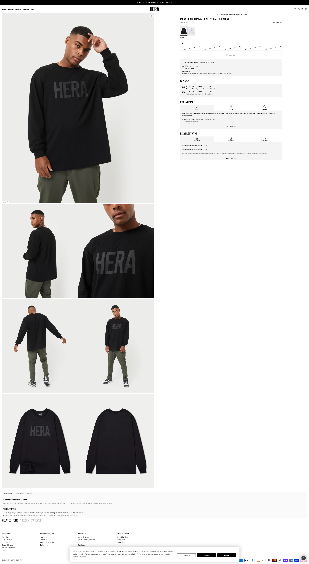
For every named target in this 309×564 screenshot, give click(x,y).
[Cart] (306, 8)
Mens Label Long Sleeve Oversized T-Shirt (234, 14)
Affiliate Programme (8, 548)
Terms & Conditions (123, 537)
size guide (211, 62)
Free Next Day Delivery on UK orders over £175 (154, 2)
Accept (226, 555)
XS (190, 48)
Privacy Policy (121, 540)
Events (4, 550)
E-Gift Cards (6, 542)
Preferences (186, 555)
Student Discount (7, 545)
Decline (206, 555)
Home (217, 14)
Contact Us (43, 540)
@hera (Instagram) (84, 537)
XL (271, 48)
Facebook (81, 545)
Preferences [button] (82, 556)
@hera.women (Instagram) (86, 540)
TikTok (80, 542)
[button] (295, 9)
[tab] (197, 108)
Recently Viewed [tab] (31, 520)
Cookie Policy (121, 542)
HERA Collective (7, 540)
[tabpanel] (231, 120)
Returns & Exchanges (47, 542)
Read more (229, 127)
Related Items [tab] (10, 520)
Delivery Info (44, 545)
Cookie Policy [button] (131, 554)
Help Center (44, 537)
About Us (5, 537)
